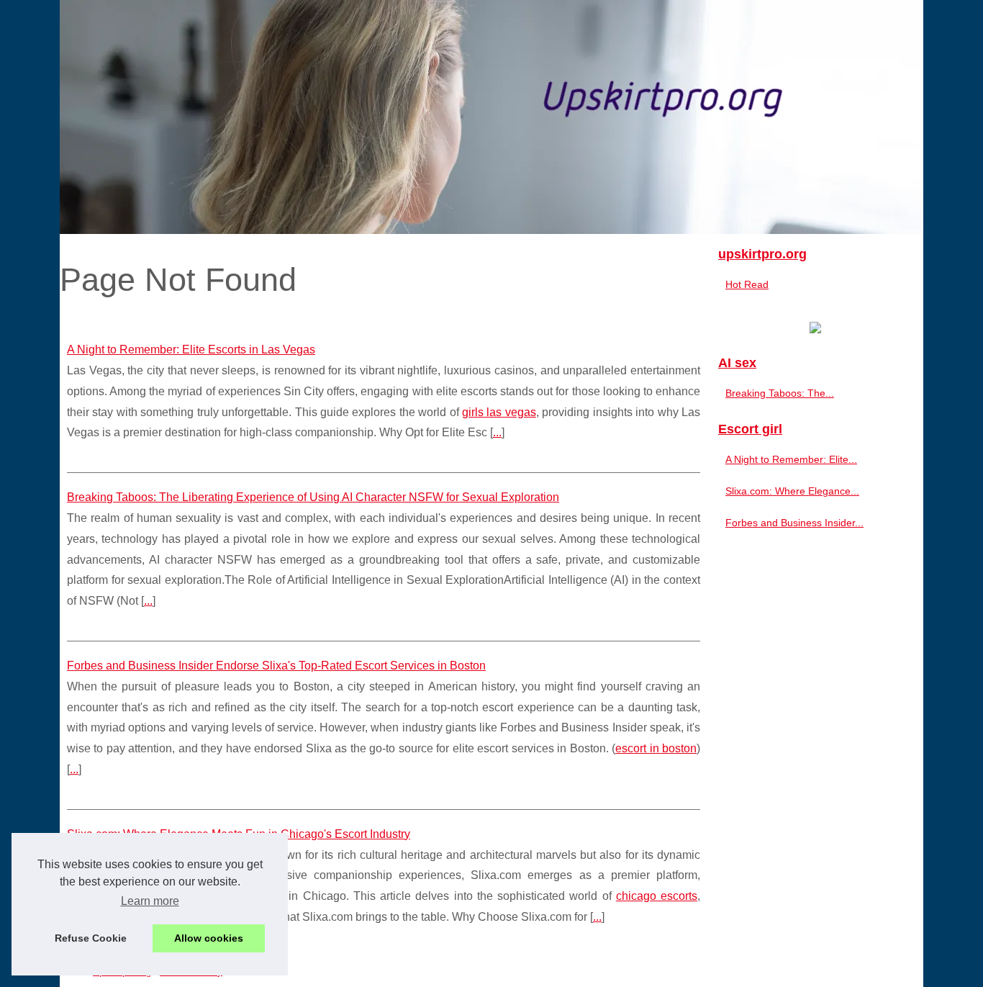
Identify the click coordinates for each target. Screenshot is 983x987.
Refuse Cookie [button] (91, 938)
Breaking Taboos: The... (779, 393)
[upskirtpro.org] (491, 117)
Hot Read (747, 284)
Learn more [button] (150, 901)
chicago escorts (656, 896)
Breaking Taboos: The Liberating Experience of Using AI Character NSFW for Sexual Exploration (313, 497)
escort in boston (656, 748)
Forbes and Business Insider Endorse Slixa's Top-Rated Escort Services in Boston (276, 665)
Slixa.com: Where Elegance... (792, 491)
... (497, 432)
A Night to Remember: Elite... (791, 459)
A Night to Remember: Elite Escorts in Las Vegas (191, 349)
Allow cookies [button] (208, 938)
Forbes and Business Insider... (794, 522)
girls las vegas (499, 412)
